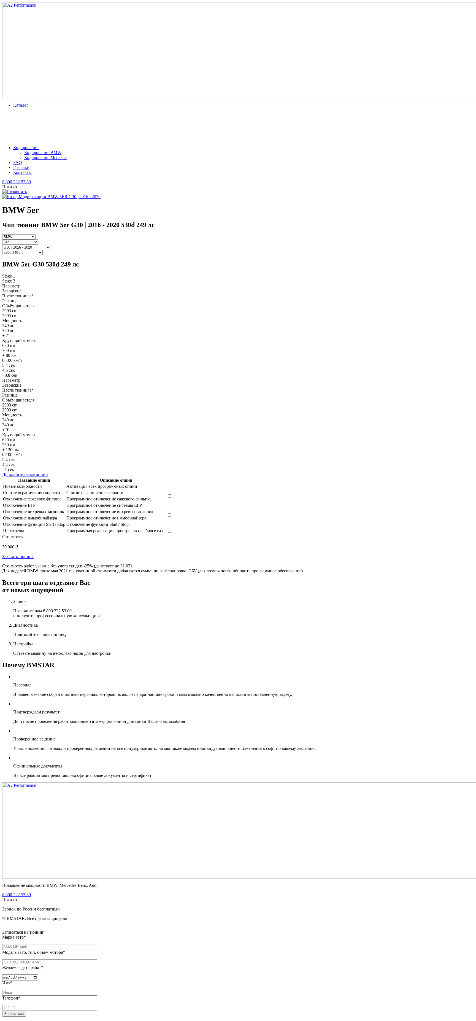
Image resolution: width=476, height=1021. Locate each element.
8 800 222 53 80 (16, 181)
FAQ (17, 162)
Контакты (22, 172)
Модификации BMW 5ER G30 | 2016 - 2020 (59, 196)
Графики (21, 167)
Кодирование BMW (42, 152)
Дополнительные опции (25, 474)
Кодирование (26, 147)
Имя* (7, 982)
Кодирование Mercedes (45, 157)
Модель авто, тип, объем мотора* (33, 952)
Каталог (20, 105)
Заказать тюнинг (18, 556)
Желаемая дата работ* (22, 967)
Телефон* (11, 998)
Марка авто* (14, 937)
